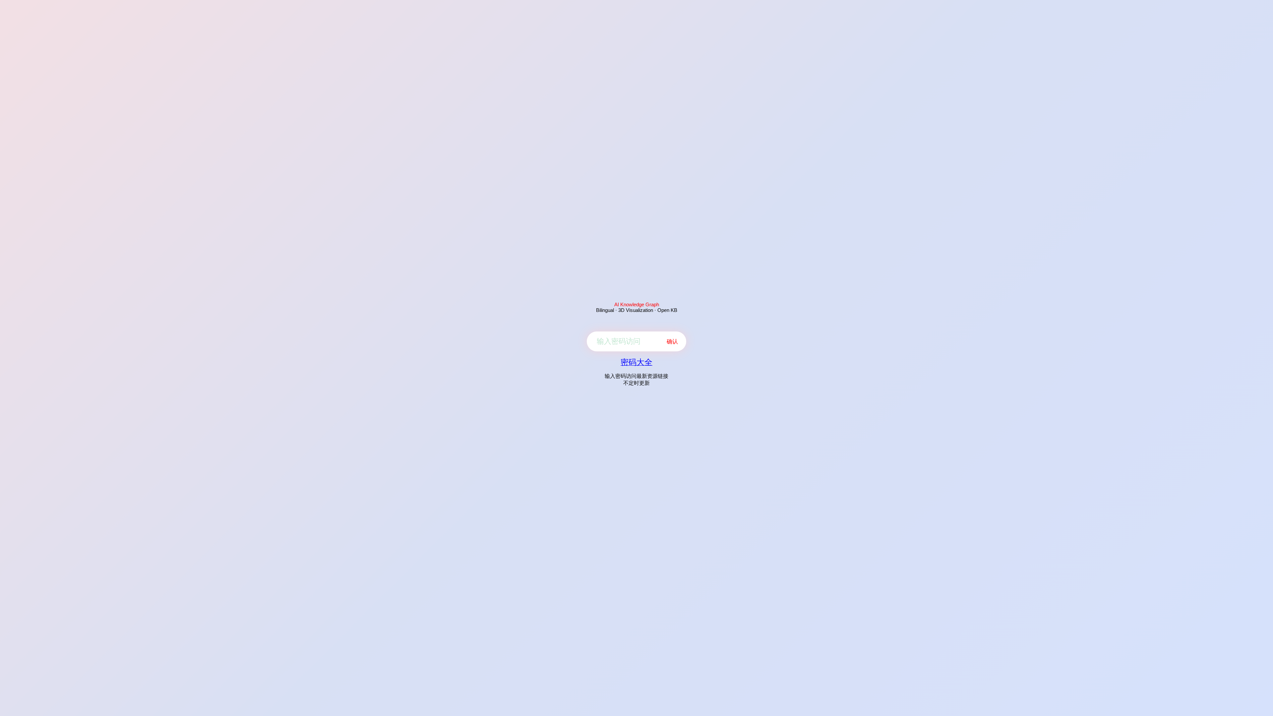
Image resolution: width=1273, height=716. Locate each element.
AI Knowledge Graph (636, 304)
